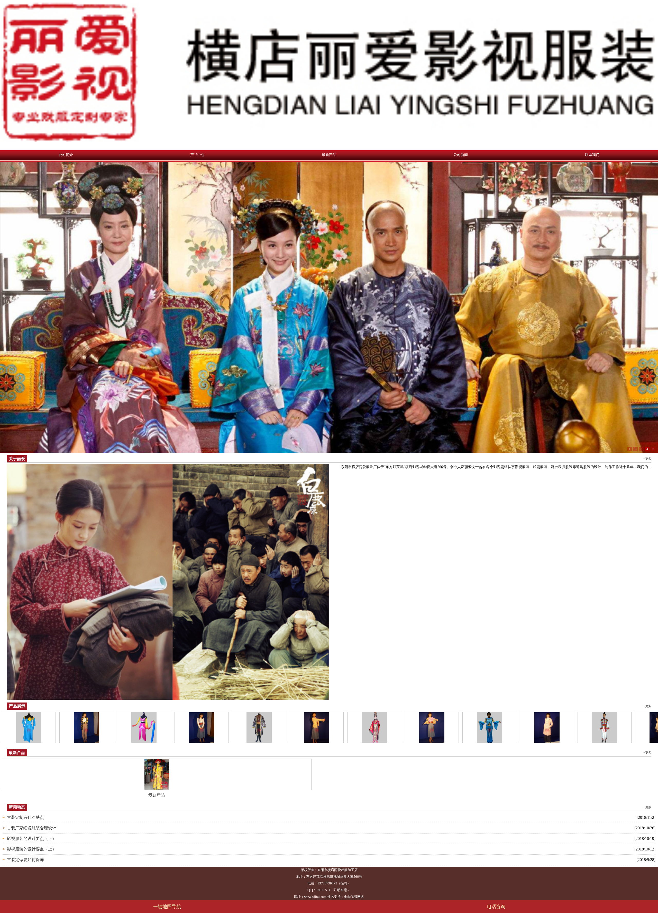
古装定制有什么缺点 (25, 817)
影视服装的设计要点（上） (31, 849)
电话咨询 (493, 906)
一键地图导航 (164, 906)
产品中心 (197, 155)
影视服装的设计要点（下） (31, 838)
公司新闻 (460, 155)
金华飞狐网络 (354, 897)
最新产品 (329, 155)
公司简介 (66, 155)
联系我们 (592, 155)
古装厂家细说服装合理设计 (31, 828)
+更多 (647, 459)
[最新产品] (156, 774)
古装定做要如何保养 (25, 859)
